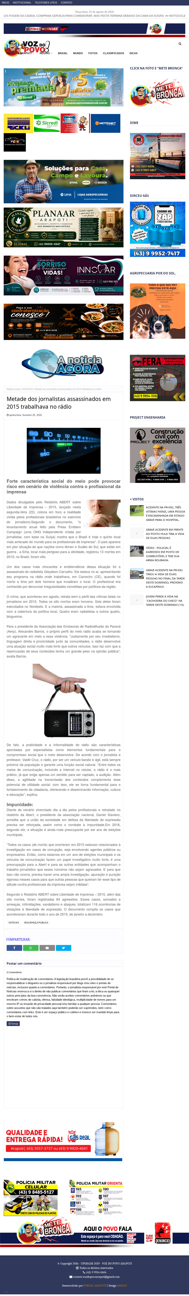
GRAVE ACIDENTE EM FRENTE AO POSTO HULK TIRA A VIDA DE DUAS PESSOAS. (165, 534)
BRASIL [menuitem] (63, 53)
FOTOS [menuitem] (92, 53)
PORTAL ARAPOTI (95, 1284)
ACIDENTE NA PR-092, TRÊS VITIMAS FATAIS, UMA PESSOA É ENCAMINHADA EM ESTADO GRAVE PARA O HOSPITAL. (165, 513)
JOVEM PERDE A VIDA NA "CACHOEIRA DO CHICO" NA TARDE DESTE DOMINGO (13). (165, 600)
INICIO (5, 2)
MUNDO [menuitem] (78, 53)
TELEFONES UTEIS (46, 2)
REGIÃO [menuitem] (45, 53)
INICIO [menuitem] (10, 53)
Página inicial (13, 387)
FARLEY (122, 1284)
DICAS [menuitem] (134, 53)
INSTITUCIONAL (22, 2)
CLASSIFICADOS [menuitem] (113, 53)
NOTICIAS (27, 387)
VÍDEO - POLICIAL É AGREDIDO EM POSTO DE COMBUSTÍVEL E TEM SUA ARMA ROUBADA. (162, 554)
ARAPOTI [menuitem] (26, 53)
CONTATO (66, 2)
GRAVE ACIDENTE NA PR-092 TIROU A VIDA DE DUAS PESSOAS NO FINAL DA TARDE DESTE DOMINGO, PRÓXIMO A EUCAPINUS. (165, 578)
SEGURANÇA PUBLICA (36, 921)
